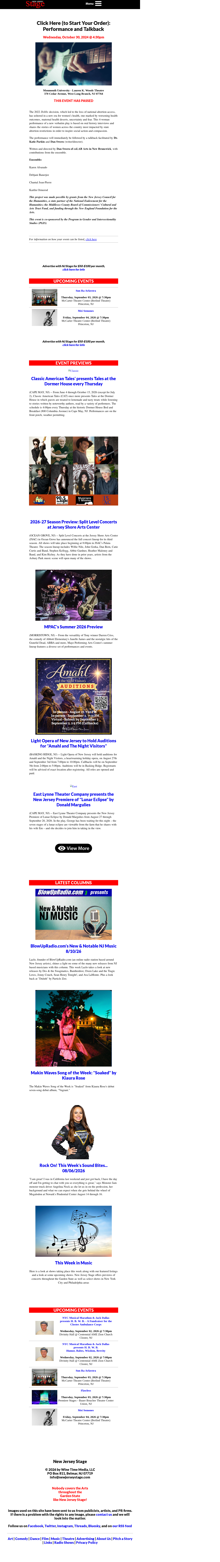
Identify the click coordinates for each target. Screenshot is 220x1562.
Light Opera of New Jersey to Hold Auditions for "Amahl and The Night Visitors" (73, 743)
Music (55, 1539)
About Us (104, 1539)
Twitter (50, 1526)
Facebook (35, 1526)
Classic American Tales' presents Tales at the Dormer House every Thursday (73, 381)
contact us (104, 1514)
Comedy (21, 1539)
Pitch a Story (122, 1539)
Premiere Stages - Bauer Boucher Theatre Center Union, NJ (86, 1402)
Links (48, 1542)
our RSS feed (122, 1526)
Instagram (65, 1526)
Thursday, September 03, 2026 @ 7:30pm (86, 297)
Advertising (85, 1539)
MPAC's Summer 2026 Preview (73, 626)
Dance (35, 1539)
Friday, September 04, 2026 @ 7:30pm (86, 317)
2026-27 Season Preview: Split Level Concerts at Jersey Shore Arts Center (73, 524)
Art (10, 1539)
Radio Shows (64, 1542)
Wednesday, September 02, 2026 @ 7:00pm (86, 1357)
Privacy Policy (87, 1542)
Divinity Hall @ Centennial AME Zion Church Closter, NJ (85, 1336)
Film (45, 1539)
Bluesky (94, 1526)
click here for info (73, 269)
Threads (80, 1526)
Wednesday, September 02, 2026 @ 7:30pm (86, 1331)
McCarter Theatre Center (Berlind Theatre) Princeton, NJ (86, 302)
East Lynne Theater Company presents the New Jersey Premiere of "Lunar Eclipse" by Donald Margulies (73, 799)
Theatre (68, 1539)
